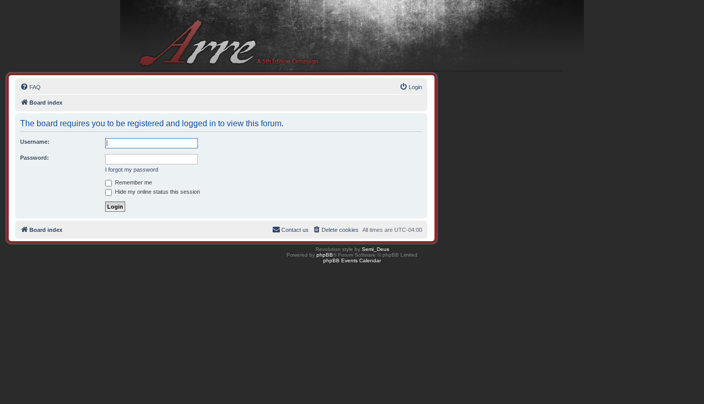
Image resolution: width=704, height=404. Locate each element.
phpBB (324, 255)
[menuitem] (30, 87)
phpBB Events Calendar (352, 260)
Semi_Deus (375, 249)
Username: (34, 142)
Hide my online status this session (156, 192)
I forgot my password (131, 169)
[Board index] (352, 36)
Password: (34, 158)
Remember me (132, 182)
